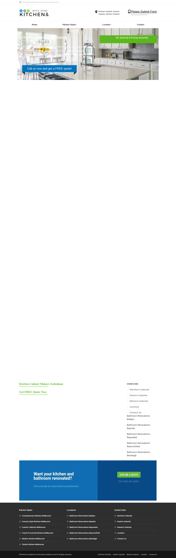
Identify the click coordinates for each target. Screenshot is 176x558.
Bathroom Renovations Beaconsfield (138, 445)
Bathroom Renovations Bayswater (138, 435)
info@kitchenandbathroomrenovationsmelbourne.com (40, 2)
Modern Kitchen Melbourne (33, 538)
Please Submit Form (144, 11)
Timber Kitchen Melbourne (33, 544)
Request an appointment (139, 14)
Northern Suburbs (139, 389)
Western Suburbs (139, 401)
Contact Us (135, 412)
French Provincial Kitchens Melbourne (37, 533)
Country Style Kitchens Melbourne (36, 521)
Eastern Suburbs (138, 395)
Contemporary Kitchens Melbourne (36, 516)
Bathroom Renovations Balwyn (138, 417)
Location (134, 406)
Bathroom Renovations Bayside (138, 426)
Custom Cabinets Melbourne (33, 527)
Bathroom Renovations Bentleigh (138, 454)
